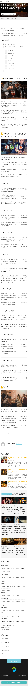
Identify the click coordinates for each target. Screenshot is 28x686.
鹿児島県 (9, 625)
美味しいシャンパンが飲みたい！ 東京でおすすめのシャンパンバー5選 (20, 551)
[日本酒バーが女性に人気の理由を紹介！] (4, 484)
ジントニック (9, 50)
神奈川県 (9, 586)
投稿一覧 (18, 443)
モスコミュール (9, 53)
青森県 (8, 568)
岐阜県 (17, 595)
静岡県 (8, 595)
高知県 (17, 616)
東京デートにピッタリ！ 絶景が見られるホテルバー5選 (7, 550)
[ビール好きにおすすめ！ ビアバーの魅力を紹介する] (4, 460)
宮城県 (17, 568)
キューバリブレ (9, 55)
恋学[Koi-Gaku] (5, 650)
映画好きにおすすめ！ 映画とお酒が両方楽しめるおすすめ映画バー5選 (20, 529)
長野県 (22, 577)
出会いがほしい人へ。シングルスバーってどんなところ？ (7, 510)
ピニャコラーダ (9, 68)
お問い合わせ (5, 638)
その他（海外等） (6, 629)
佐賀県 (12, 621)
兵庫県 (8, 601)
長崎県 (8, 621)
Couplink (4, 653)
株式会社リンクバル (13, 675)
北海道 (3, 568)
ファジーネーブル (10, 65)
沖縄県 (13, 625)
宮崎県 (22, 621)
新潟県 (3, 577)
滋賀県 (3, 605)
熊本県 (3, 625)
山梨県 (3, 581)
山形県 (3, 571)
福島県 (8, 571)
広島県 (3, 610)
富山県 (12, 577)
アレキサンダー (9, 60)
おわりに (5, 70)
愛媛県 (12, 616)
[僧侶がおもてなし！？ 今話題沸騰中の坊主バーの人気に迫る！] (4, 472)
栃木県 (8, 590)
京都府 (12, 601)
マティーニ (8, 58)
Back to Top (14, 661)
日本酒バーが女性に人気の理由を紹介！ (17, 481)
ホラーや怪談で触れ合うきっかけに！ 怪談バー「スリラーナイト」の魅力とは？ (7, 530)
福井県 (17, 577)
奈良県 (23, 601)
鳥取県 (22, 610)
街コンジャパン (5, 646)
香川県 (8, 616)
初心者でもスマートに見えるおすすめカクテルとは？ (14, 47)
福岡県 (3, 621)
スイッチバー (12, 14)
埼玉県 (13, 586)
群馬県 (3, 590)
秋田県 (22, 568)
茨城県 (23, 586)
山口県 (12, 610)
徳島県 (3, 616)
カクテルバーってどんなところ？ (10, 44)
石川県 (8, 577)
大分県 (17, 621)
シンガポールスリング (10, 63)
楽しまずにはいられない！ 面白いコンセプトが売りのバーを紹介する (20, 510)
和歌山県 (18, 601)
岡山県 (8, 610)
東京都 (3, 586)
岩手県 (12, 568)
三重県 (12, 595)
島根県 (17, 610)
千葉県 (18, 586)
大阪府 (3, 601)
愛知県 (3, 595)
